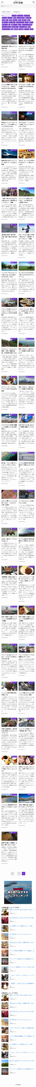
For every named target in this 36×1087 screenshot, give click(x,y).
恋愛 (12, 29)
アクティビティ (20, 22)
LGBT (31, 29)
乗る (10, 20)
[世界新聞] (18, 2)
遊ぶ (7, 20)
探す (29, 20)
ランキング (20, 15)
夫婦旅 (16, 29)
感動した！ (14, 24)
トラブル (10, 17)
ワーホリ (27, 29)
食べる (19, 24)
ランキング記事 (23, 26)
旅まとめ (15, 20)
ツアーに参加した (6, 26)
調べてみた (28, 17)
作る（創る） (12, 22)
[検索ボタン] (33, 2)
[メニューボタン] (2, 2)
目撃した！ (4, 22)
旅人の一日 (4, 24)
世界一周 (24, 20)
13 (19, 873)
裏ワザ (31, 22)
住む (29, 26)
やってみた (26, 15)
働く (14, 17)
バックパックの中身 (27, 24)
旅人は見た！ (15, 26)
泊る (3, 20)
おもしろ (4, 17)
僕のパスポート (5, 29)
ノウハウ (14, 15)
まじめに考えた (20, 17)
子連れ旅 (21, 29)
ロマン (26, 22)
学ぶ (20, 20)
